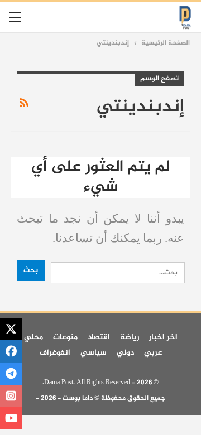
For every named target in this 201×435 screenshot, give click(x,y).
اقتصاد (99, 337)
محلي (33, 337)
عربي (153, 352)
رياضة (129, 337)
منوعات (65, 337)
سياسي (93, 352)
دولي (125, 352)
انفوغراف (55, 352)
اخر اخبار (163, 337)
